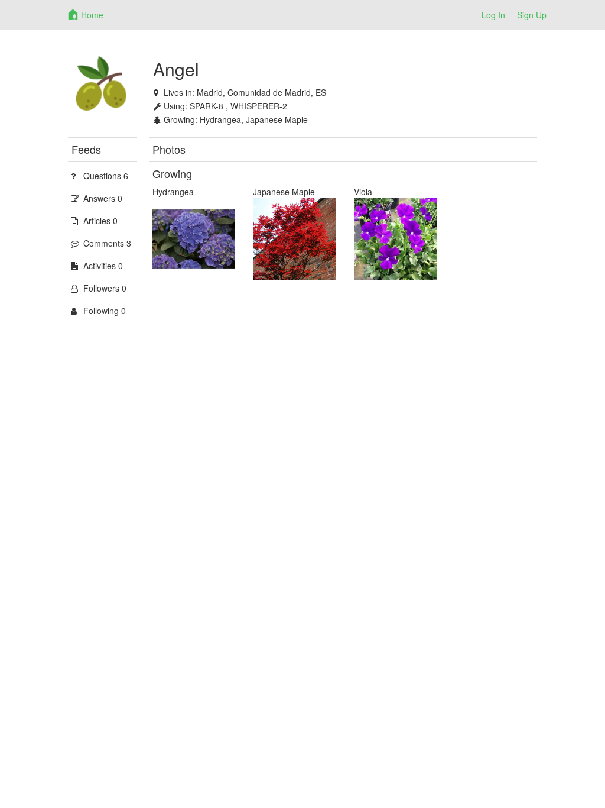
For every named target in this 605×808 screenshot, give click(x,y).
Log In (493, 15)
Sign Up (532, 15)
